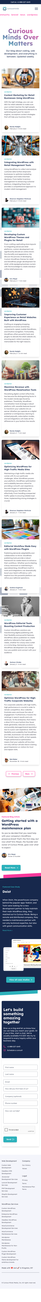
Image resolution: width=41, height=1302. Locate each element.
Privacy (25, 1180)
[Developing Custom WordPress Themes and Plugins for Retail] (20, 218)
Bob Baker (13, 759)
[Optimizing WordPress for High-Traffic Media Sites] (20, 450)
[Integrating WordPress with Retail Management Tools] (20, 145)
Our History (26, 1165)
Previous (15, 774)
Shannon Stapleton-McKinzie (20, 199)
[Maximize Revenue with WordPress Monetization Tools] (20, 370)
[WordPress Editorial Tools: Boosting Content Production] (20, 606)
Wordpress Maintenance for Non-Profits (9, 1245)
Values (24, 1168)
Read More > (8, 930)
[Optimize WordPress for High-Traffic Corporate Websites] (20, 681)
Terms (24, 1183)
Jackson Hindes (15, 662)
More (27, 774)
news (22, 14)
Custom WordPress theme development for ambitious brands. (10, 1259)
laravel (14, 14)
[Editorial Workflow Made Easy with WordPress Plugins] (20, 529)
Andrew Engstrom (16, 588)
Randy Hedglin (15, 127)
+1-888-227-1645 (23, 2)
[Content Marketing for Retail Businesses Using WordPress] (20, 78)
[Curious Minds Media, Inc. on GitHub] (3, 1277)
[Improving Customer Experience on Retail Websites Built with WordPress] (20, 298)
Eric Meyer (13, 279)
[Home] (11, 9)
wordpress (32, 14)
